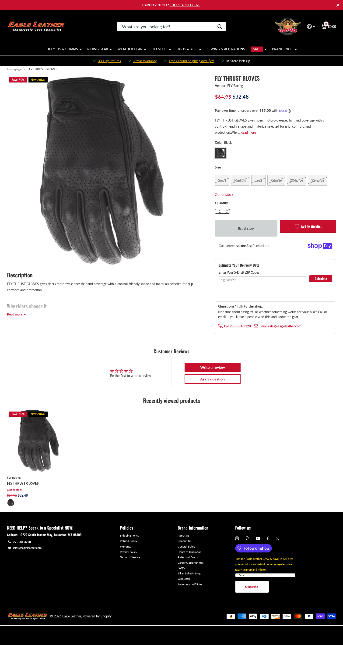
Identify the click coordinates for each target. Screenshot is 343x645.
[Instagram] (237, 538)
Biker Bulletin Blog (189, 573)
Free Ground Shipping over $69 (191, 61)
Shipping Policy (129, 535)
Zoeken (219, 26)
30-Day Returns (109, 61)
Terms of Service (130, 557)
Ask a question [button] (212, 379)
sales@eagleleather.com (27, 548)
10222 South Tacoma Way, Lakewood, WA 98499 (50, 534)
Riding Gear (97, 49)
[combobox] (171, 26)
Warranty (125, 546)
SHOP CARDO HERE (185, 5)
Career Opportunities (190, 562)
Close (338, 5)
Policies (126, 528)
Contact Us (184, 541)
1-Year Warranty (145, 61)
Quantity (221, 203)
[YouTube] (258, 538)
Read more (248, 132)
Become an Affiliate (190, 584)
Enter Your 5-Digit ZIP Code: (239, 272)
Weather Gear (129, 49)
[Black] (10, 502)
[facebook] (268, 538)
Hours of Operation (190, 552)
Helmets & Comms (62, 49)
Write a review (212, 367)
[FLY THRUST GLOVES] (38, 440)
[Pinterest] (247, 538)
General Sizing (186, 546)
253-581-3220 (22, 542)
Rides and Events (188, 557)
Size (218, 167)
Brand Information (193, 528)
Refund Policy (128, 541)
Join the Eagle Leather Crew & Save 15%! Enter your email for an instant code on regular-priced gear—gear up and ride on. (264, 564)
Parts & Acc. (187, 49)
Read (14, 314)
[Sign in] (311, 26)
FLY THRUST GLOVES (23, 483)
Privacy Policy (128, 552)
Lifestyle (159, 49)
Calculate (321, 278)
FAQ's (181, 568)
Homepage (14, 69)
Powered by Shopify (97, 616)
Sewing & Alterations (226, 49)
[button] (227, 213)
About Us (183, 535)
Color (223, 142)
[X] (277, 538)
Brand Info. (282, 49)
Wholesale (184, 578)
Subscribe (252, 586)
